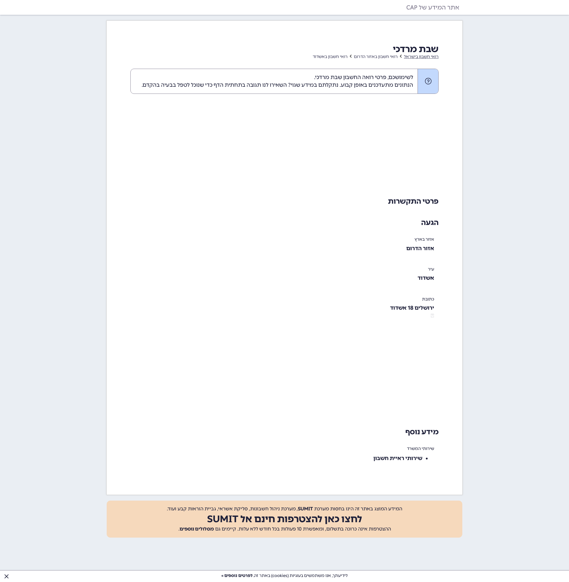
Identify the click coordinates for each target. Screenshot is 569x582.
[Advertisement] (284, 144)
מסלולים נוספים (197, 529)
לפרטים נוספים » (236, 575)
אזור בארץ (424, 239)
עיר (431, 269)
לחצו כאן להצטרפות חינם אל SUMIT (284, 519)
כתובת (428, 299)
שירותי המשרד (420, 448)
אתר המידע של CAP (432, 7)
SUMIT (305, 509)
